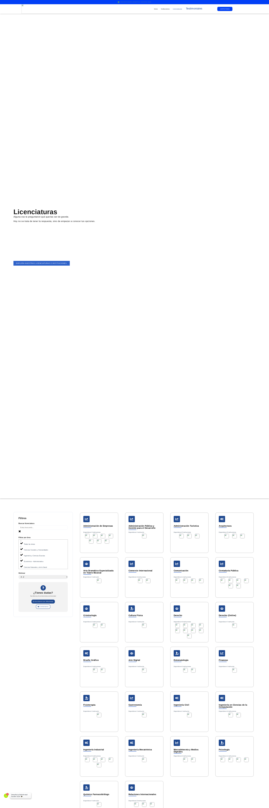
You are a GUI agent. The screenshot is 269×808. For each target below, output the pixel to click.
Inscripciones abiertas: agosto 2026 (135, 2)
